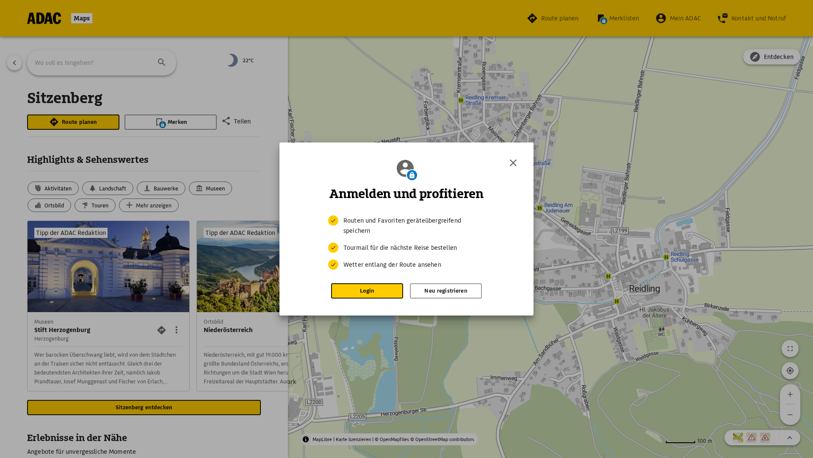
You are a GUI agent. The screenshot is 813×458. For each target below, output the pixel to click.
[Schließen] (513, 163)
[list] (406, 242)
